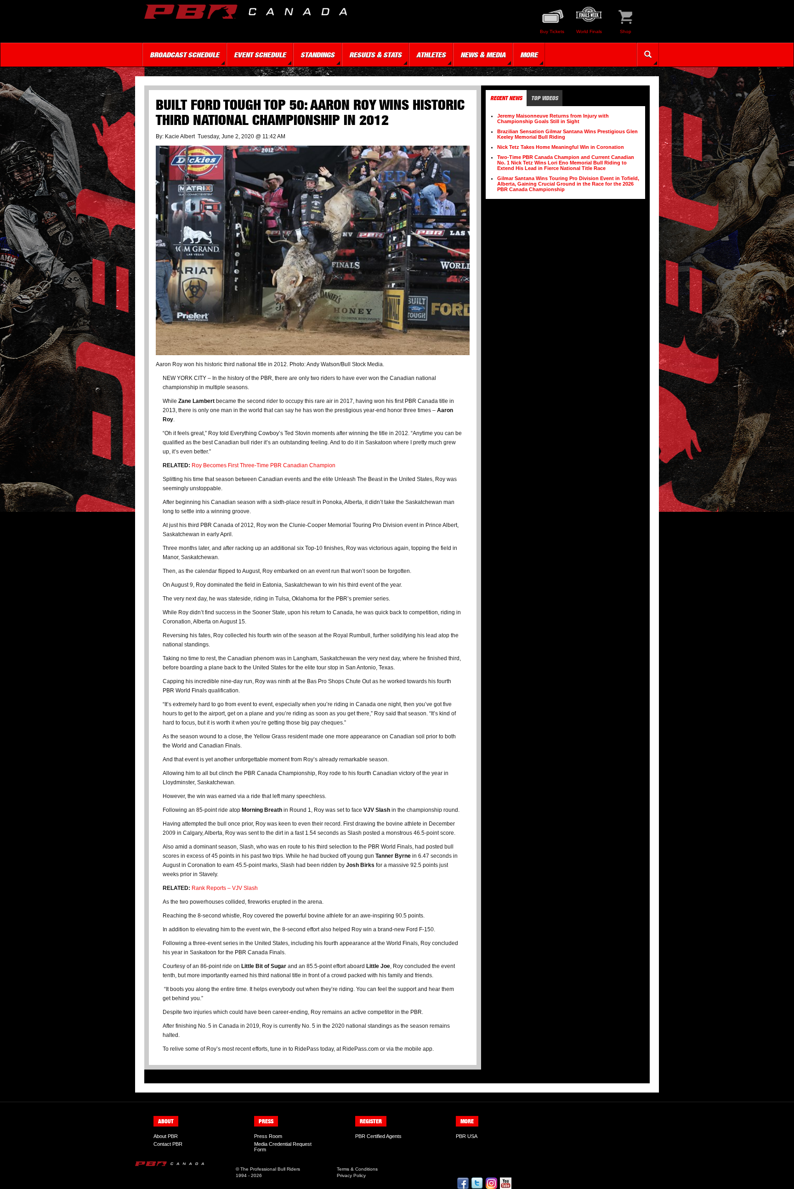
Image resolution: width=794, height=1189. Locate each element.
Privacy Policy (351, 1175)
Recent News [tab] (506, 98)
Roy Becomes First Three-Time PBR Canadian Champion (263, 465)
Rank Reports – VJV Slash (225, 888)
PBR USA (466, 1136)
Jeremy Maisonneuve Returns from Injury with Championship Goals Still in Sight (553, 118)
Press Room (268, 1136)
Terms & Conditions (357, 1169)
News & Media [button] (482, 54)
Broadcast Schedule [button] (184, 54)
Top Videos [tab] (544, 98)
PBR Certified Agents (378, 1136)
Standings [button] (318, 54)
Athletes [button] (431, 54)
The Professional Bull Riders (270, 1169)
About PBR (165, 1136)
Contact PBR (167, 1144)
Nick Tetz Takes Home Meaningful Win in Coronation (560, 147)
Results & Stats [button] (375, 54)
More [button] (529, 54)
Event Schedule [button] (260, 54)
